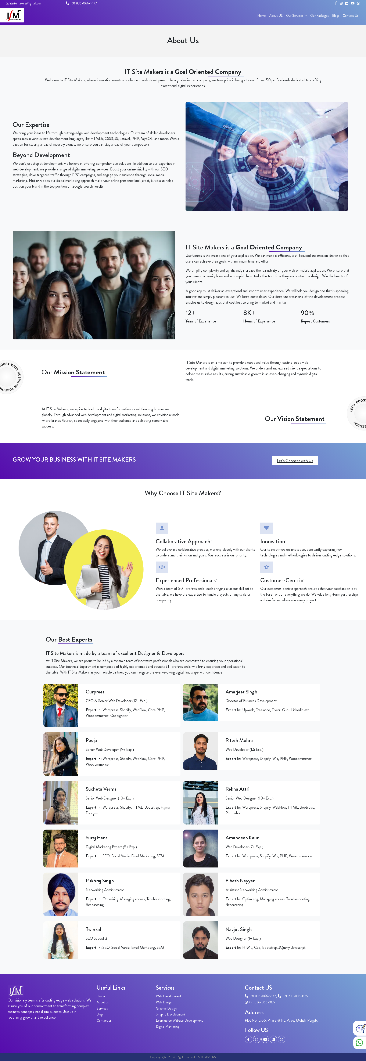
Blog (100, 1014)
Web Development (168, 996)
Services (102, 1008)
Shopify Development (170, 1014)
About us (103, 1002)
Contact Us (350, 15)
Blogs (335, 15)
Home (261, 15)
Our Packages (319, 15)
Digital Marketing (167, 1026)
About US (276, 15)
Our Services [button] (295, 15)
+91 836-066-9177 (83, 3)
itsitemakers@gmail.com (25, 3)
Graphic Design (166, 1008)
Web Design (164, 1002)
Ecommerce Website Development (179, 1020)
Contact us (104, 1020)
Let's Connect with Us (295, 461)
